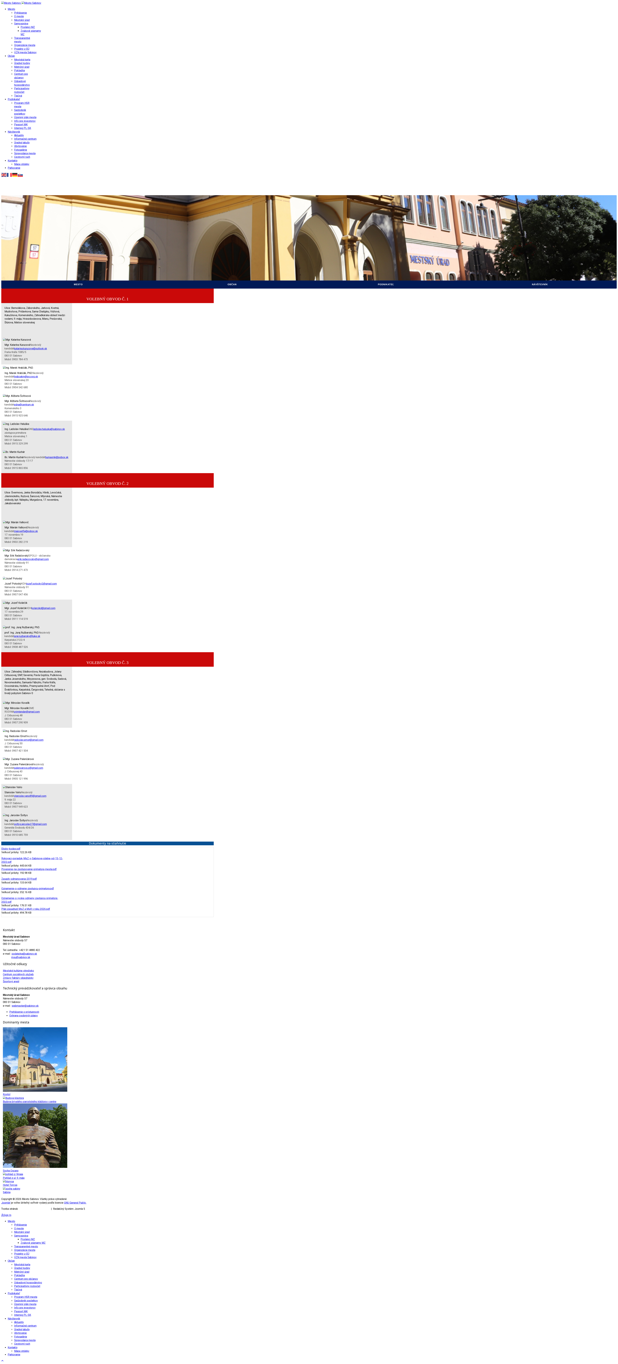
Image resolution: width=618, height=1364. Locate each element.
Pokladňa (19, 70)
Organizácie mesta (24, 45)
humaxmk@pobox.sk (56, 457)
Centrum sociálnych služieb (18, 974)
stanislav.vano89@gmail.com (30, 795)
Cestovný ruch (22, 156)
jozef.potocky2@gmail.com (41, 583)
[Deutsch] (15, 174)
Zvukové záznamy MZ (18, 256)
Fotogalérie (20, 149)
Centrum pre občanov (173, 262)
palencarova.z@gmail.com (28, 767)
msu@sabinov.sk (20, 957)
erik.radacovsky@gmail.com (33, 559)
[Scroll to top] (2, 1360)
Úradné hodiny (22, 63)
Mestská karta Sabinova (174, 237)
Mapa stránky (21, 164)
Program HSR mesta (325, 249)
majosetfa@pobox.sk (26, 531)
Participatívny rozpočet (174, 274)
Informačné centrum (25, 138)
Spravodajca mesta (25, 153)
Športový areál (11, 981)
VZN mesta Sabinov (25, 52)
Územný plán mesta (25, 117)
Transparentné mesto (19, 262)
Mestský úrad (22, 20)
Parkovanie (14, 167)
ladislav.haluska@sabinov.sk (49, 429)
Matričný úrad (21, 66)
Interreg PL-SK (22, 128)
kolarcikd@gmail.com (43, 608)
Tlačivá (18, 95)
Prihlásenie (20, 12)
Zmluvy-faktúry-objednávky (18, 977)
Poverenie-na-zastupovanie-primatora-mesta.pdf (29, 869)
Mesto (11, 9)
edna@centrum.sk (24, 404)
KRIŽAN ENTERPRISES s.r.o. (34, 1208)
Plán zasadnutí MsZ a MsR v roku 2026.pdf (25, 909)
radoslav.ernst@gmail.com (28, 739)
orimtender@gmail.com (27, 711)
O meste (19, 16)
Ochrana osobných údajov (23, 1015)
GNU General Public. (75, 1202)
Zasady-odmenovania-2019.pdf (19, 878)
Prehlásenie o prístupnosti (24, 1011)
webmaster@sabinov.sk (25, 1005)
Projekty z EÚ (21, 48)
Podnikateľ (14, 99)
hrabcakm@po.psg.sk (26, 376)
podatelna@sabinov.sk (24, 953)
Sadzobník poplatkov (326, 256)
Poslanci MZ (28, 27)
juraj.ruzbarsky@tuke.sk (27, 636)
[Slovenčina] (20, 174)
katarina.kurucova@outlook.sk (30, 348)
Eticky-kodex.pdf (10, 848)
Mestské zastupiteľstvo (20, 249)
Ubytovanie (20, 146)
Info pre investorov (25, 121)
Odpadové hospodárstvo (175, 268)
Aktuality (19, 135)
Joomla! (5, 1202)
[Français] (9, 174)
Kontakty (13, 160)
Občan (11, 55)
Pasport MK (21, 124)
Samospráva (21, 23)
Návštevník (14, 131)
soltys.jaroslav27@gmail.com (30, 824)
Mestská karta (22, 59)
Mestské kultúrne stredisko (18, 970)
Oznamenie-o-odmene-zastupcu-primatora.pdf (27, 888)
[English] (4, 174)
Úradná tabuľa (21, 142)
